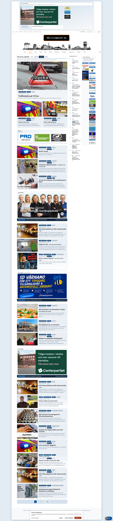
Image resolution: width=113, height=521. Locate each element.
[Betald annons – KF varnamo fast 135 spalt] (92, 124)
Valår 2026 (25, 31)
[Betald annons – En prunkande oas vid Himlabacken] (59, 137)
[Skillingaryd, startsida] (56, 38)
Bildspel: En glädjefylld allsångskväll (74, 147)
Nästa (47, 501)
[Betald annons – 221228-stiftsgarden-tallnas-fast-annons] (92, 70)
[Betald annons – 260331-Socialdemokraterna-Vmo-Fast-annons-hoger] (92, 116)
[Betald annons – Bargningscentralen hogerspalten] (92, 85)
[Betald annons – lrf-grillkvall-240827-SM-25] (26, 137)
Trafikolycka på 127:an (75, 62)
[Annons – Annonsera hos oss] (85, 75)
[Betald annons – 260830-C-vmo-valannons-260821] (41, 15)
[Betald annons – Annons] (42, 137)
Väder (13, 31)
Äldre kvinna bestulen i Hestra (75, 152)
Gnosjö (46, 56)
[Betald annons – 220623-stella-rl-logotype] (92, 81)
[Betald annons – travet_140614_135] (92, 105)
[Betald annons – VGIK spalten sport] (92, 133)
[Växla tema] (100, 52)
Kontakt (39, 31)
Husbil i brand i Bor (76, 68)
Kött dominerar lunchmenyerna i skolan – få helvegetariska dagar (75, 133)
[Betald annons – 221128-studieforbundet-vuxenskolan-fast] (92, 102)
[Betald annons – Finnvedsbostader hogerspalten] (92, 90)
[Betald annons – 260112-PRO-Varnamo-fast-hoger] (92, 109)
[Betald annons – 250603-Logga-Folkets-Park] (92, 65)
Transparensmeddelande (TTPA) (26, 27)
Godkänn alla (78, 517)
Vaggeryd (36, 56)
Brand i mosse (75, 80)
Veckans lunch (30, 31)
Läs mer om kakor (35, 517)
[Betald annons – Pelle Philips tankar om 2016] (67, 12)
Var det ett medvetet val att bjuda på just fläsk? (76, 94)
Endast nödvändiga (69, 517)
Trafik (16, 31)
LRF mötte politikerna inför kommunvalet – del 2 (76, 159)
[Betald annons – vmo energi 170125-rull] (92, 128)
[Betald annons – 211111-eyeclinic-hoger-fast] (92, 76)
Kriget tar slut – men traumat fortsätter (76, 116)
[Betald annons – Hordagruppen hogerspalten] (92, 142)
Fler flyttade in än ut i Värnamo (76, 141)
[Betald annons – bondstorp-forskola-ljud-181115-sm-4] (67, 17)
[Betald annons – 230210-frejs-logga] (92, 96)
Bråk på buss (74, 110)
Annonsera (36, 31)
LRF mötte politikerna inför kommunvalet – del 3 (76, 103)
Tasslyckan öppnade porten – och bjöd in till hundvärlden (76, 87)
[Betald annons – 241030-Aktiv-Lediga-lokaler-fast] (85, 67)
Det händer (20, 31)
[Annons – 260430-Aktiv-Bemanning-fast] (67, 8)
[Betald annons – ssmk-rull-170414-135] (92, 137)
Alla (32, 56)
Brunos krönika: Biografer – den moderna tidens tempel (76, 123)
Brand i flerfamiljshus (75, 74)
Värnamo (41, 56)
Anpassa (61, 517)
